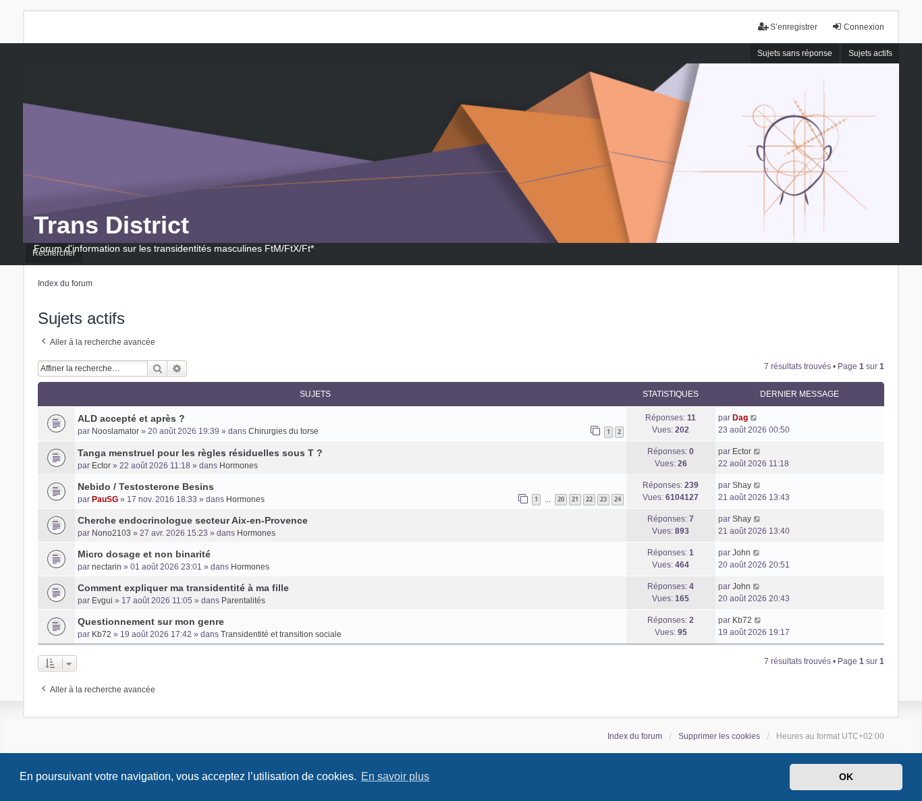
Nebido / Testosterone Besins (146, 486)
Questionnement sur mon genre (151, 621)
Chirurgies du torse (283, 431)
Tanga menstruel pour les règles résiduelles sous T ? (200, 452)
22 (589, 499)
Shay (741, 485)
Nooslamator (115, 431)
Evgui (102, 600)
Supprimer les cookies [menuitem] (719, 736)
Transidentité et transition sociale (281, 634)
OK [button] (846, 776)
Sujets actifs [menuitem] (870, 53)
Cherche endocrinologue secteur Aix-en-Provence (193, 520)
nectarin (106, 567)
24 (617, 499)
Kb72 (101, 634)
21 (575, 499)
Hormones (238, 465)
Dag (740, 417)
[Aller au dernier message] (754, 418)
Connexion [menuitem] (864, 27)
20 (561, 499)
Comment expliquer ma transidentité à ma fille (183, 587)
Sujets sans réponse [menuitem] (794, 53)
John (741, 552)
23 (603, 499)
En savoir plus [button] (395, 776)
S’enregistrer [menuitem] (793, 27)
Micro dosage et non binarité (144, 554)
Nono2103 (111, 533)
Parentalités (243, 600)
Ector (101, 465)
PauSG (105, 499)
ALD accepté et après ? (131, 418)
